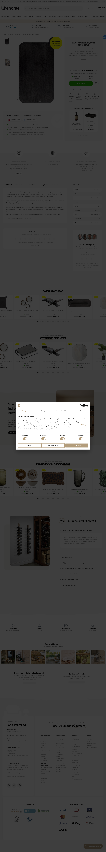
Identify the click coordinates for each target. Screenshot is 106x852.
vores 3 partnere (26, 419)
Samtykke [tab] (25, 411)
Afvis (29, 445)
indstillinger (83, 425)
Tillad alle (77, 445)
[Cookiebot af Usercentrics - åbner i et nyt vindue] (81, 405)
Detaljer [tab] (43, 411)
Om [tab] (81, 411)
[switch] (43, 438)
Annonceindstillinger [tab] (62, 411)
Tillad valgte (53, 445)
